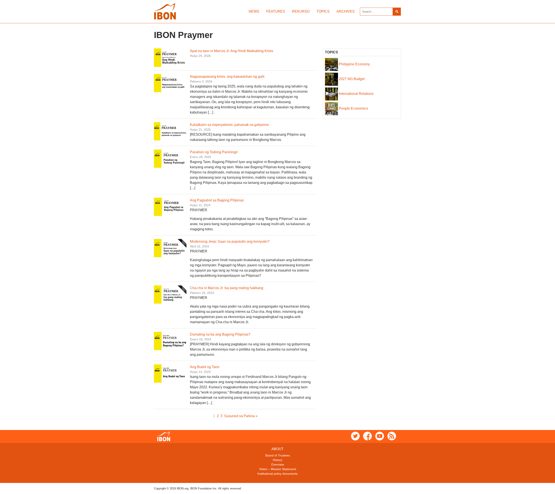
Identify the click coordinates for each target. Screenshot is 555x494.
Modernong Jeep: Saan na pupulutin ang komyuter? (229, 241)
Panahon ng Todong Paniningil (214, 152)
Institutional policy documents (277, 473)
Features (275, 11)
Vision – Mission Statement (277, 469)
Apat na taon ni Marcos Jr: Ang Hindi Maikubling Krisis (231, 51)
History (277, 460)
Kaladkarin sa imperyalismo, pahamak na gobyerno (229, 125)
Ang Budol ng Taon (204, 367)
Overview (277, 464)
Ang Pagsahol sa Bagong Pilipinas (217, 200)
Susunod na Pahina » (241, 416)
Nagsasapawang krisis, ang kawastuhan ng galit (227, 76)
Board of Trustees (277, 455)
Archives (345, 11)
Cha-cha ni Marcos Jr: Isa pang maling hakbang (226, 288)
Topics (323, 11)
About (277, 449)
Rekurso (301, 11)
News (254, 11)
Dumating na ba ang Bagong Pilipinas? (220, 334)
